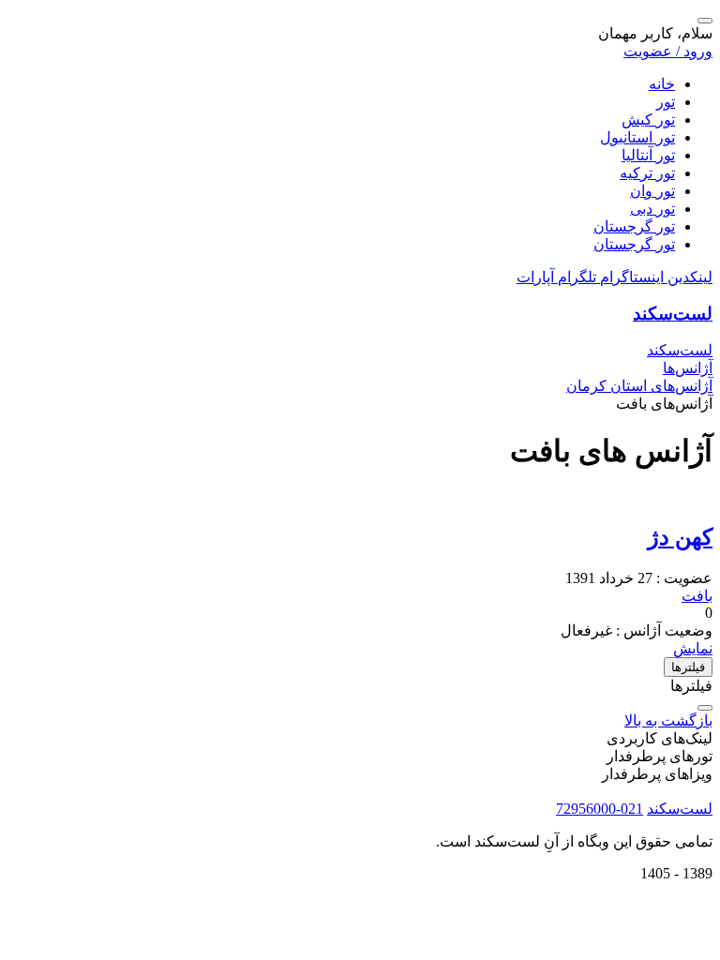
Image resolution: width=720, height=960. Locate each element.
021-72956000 (599, 809)
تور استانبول (637, 137)
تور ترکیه (647, 173)
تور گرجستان (634, 226)
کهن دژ (680, 537)
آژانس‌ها (687, 368)
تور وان (652, 191)
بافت (697, 596)
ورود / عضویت (667, 51)
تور (665, 102)
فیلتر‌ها (688, 667)
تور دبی (652, 209)
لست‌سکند (672, 313)
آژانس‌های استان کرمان (639, 386)
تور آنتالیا (648, 155)
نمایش (692, 648)
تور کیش (648, 120)
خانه (662, 84)
